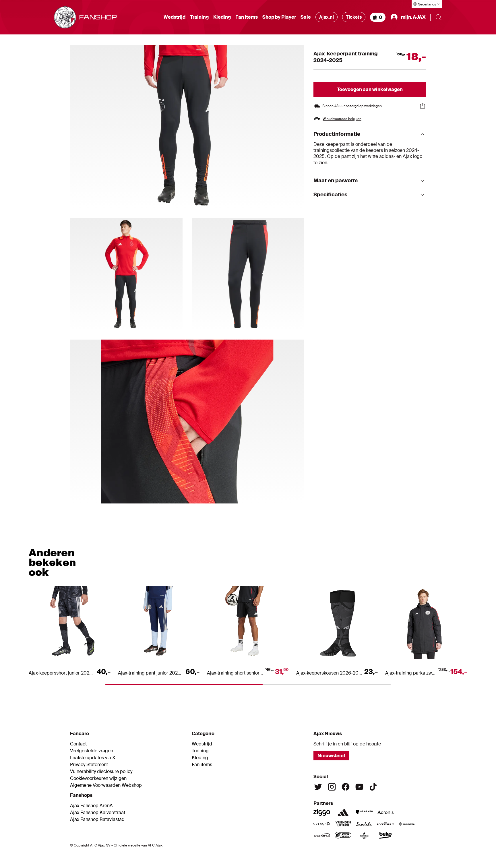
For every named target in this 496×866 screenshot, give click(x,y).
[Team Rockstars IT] (385, 823)
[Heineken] (364, 835)
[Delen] (422, 105)
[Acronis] (385, 812)
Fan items (246, 17)
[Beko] (385, 835)
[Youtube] (359, 786)
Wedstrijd (174, 17)
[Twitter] (318, 786)
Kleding (222, 17)
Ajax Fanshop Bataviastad (97, 819)
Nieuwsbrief (331, 756)
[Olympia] (321, 835)
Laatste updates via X (92, 758)
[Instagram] (331, 786)
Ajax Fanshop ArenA (91, 806)
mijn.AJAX (413, 17)
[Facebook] (345, 786)
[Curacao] (321, 823)
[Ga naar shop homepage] (85, 17)
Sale (306, 17)
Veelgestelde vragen (91, 751)
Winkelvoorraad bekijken (342, 119)
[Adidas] (343, 812)
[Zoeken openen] (438, 17)
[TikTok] (373, 786)
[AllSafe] (343, 835)
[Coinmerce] (406, 823)
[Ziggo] (321, 812)
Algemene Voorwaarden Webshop (106, 785)
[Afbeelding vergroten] (187, 127)
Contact (78, 744)
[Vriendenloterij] (343, 823)
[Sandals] (364, 823)
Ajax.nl (326, 17)
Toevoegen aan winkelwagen (370, 89)
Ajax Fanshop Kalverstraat (97, 812)
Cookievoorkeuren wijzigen (98, 778)
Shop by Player (279, 17)
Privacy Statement (89, 765)
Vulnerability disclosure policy (101, 771)
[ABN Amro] (364, 812)
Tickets (354, 17)
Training (199, 17)
